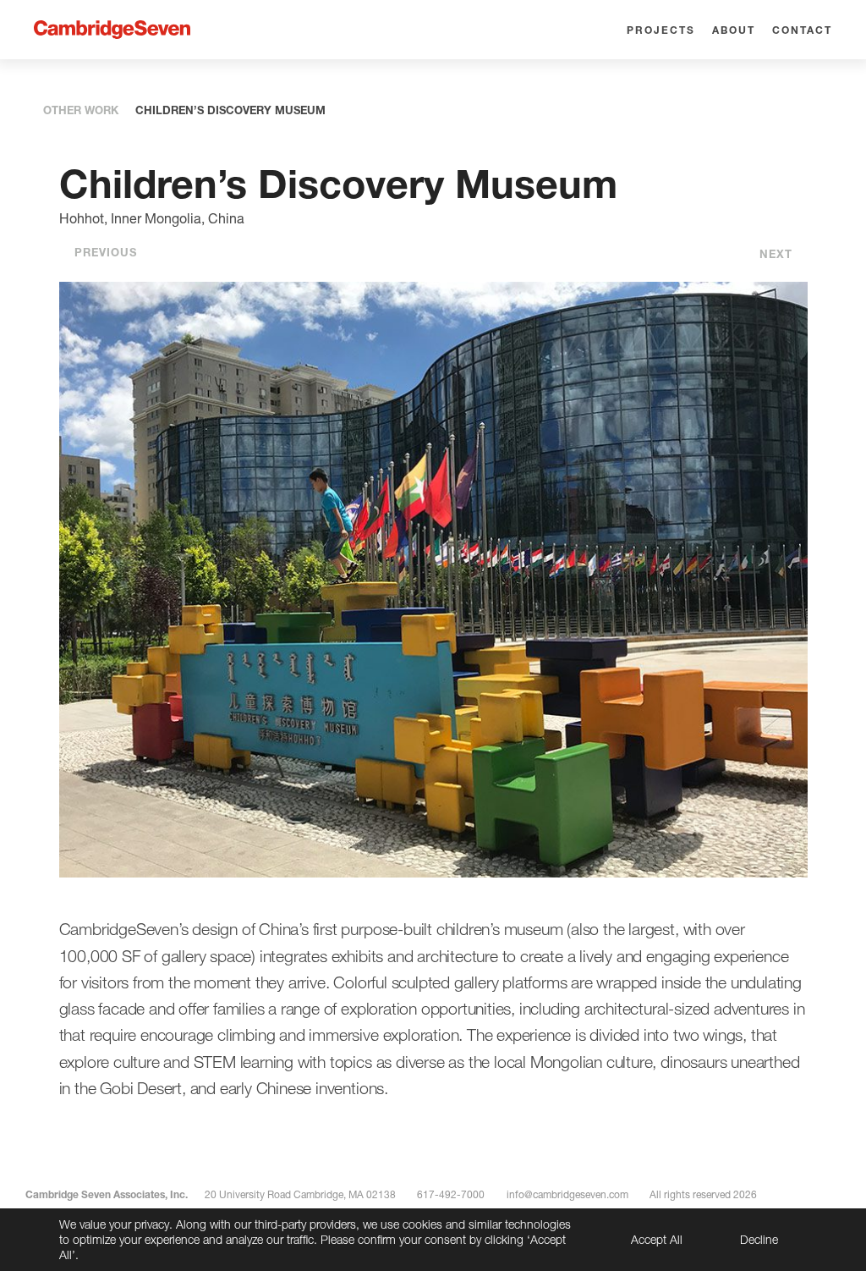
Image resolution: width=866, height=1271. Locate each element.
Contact (802, 30)
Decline (759, 1239)
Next (775, 254)
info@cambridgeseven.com (567, 1194)
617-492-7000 (451, 1194)
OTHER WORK (80, 110)
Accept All (656, 1239)
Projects (661, 30)
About (733, 30)
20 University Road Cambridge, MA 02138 (300, 1194)
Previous (105, 252)
